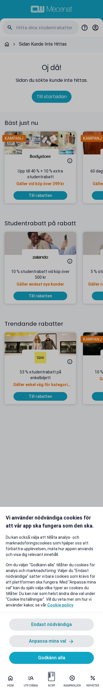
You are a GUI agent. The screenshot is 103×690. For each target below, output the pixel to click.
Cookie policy (60, 605)
